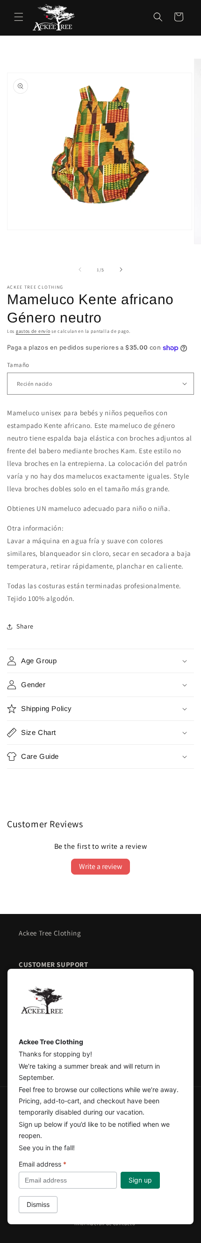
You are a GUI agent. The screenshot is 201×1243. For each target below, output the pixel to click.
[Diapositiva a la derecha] (121, 269)
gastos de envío (33, 331)
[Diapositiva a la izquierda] (80, 269)
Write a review (100, 866)
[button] (18, 17)
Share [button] (25, 626)
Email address (42, 1164)
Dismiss (38, 1204)
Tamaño (18, 365)
